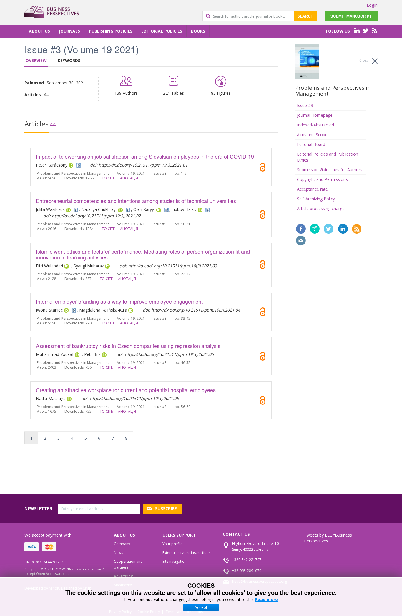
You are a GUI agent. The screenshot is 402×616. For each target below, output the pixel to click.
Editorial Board (311, 144)
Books (198, 31)
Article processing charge (321, 208)
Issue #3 (305, 105)
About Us (39, 31)
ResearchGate (315, 229)
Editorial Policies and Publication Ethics (327, 157)
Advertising (123, 576)
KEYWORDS (69, 60)
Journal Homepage (315, 115)
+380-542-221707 (246, 559)
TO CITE (108, 178)
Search (305, 16)
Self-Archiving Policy (316, 199)
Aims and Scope (312, 134)
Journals (69, 31)
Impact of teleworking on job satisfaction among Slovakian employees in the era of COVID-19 (145, 156)
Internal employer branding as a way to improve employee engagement (119, 301)
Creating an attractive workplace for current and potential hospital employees (126, 390)
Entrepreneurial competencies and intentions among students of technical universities (136, 200)
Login (372, 5)
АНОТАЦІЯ (129, 178)
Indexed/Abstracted (315, 125)
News (118, 552)
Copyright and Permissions (322, 179)
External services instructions (186, 552)
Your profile (172, 543)
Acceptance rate (312, 189)
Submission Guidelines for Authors (329, 169)
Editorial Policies (161, 31)
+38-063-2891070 (246, 570)
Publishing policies (110, 31)
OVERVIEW (36, 60)
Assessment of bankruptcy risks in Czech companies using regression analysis (128, 345)
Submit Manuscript (351, 16)
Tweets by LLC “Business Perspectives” (328, 538)
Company (122, 543)
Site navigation (174, 561)
